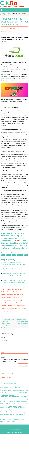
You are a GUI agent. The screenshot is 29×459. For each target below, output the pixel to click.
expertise (3, 295)
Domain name (7, 391)
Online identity (14, 398)
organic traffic (14, 404)
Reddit (25, 254)
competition (19, 288)
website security (11, 416)
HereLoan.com (5, 297)
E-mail (14, 254)
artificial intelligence (4, 382)
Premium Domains (7, 13)
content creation (20, 385)
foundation (9, 295)
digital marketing (22, 387)
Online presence (20, 299)
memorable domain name (13, 396)
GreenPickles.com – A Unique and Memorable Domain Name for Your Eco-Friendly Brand (7, 319)
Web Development (20, 412)
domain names (20, 391)
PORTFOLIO (17, 240)
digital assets (14, 387)
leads (10, 297)
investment (19, 394)
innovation (10, 394)
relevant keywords (13, 304)
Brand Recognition (12, 385)
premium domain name (14, 301)
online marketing (21, 398)
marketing (25, 394)
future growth (15, 295)
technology (19, 409)
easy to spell (10, 292)
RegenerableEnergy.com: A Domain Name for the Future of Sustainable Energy (21, 317)
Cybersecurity (8, 387)
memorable (4, 299)
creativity (26, 385)
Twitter (2, 254)
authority (5, 288)
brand (9, 382)
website (5, 414)
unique (19, 306)
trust (15, 306)
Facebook (8, 254)
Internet (15, 394)
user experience (6, 412)
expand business (18, 292)
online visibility (7, 404)
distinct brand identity (12, 290)
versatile (14, 412)
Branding (3, 385)
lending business (17, 297)
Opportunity (4, 301)
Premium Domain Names (7, 407)
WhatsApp (20, 254)
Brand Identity (11, 288)
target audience (10, 306)
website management (13, 414)
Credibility (3, 290)
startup (23, 407)
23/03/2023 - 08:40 (14, 28)
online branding (24, 396)
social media (18, 407)
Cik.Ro (4, 28)
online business (5, 398)
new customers (11, 299)
